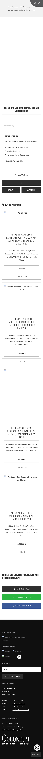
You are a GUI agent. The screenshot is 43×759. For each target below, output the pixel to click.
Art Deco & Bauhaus (20, 7)
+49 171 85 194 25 (19, 704)
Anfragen (31, 190)
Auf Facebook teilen (23, 606)
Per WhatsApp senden (22, 597)
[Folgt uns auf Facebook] (6, 651)
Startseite (11, 7)
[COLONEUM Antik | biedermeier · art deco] (15, 739)
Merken (10, 190)
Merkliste (36, 754)
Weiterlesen (22, 277)
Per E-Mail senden (23, 589)
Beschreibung (9, 125)
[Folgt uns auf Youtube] (6, 656)
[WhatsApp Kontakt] (37, 747)
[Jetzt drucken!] (21, 183)
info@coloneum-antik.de (21, 710)
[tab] (8, 125)
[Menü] (36, 3)
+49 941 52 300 (18, 700)
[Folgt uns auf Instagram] (17, 651)
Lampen (29, 7)
